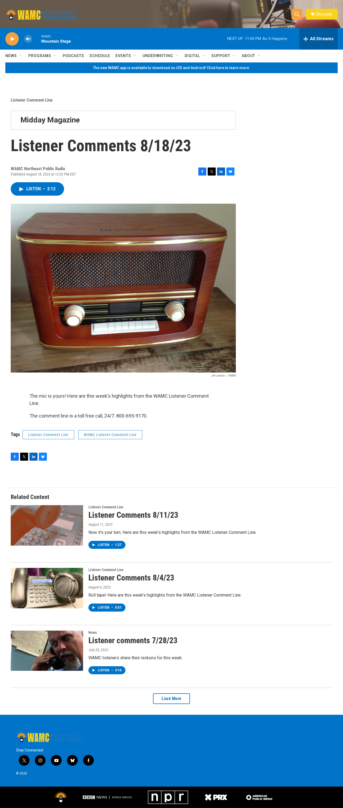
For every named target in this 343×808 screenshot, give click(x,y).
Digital (192, 56)
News (11, 56)
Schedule (100, 56)
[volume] (28, 39)
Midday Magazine (50, 120)
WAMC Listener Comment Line (110, 435)
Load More (171, 698)
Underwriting (158, 56)
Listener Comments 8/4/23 (131, 577)
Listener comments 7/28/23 (132, 640)
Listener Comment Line (32, 100)
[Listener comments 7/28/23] (47, 651)
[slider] (37, 39)
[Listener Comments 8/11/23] (47, 525)
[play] (12, 39)
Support (220, 56)
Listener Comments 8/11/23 (133, 515)
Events (123, 56)
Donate (324, 14)
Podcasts (73, 56)
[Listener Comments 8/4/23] (47, 588)
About (248, 56)
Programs (39, 56)
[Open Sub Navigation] (21, 56)
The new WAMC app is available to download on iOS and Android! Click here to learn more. (171, 68)
